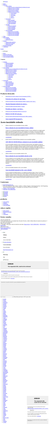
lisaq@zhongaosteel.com (8, 184)
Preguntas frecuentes (7, 45)
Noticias (4, 41)
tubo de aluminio (11, 29)
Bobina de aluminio (12, 25)
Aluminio (7, 24)
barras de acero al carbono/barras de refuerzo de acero (19, 7)
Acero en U (13, 14)
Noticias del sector (9, 44)
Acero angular (13, 13)
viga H (12, 16)
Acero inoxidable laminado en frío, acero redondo (19, 170)
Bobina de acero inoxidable (13, 32)
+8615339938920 (4, 229)
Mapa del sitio (27, 224)
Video (4, 36)
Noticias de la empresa (10, 43)
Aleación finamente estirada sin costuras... (16, 104)
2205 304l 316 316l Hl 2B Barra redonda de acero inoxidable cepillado (24, 142)
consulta (7, 137)
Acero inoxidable (9, 30)
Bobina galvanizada (12, 21)
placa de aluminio (11, 27)
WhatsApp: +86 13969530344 (9, 189)
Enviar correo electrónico (6, 227)
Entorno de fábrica (9, 39)
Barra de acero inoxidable (13, 31)
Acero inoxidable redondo (8, 56)
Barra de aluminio (11, 28)
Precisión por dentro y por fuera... (14, 109)
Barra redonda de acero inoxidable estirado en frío (19, 156)
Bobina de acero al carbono (13, 8)
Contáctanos (5, 46)
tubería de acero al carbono (13, 9)
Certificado (8, 38)
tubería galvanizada (12, 22)
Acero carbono (9, 6)
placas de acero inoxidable (13, 35)
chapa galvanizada (12, 23)
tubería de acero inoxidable (13, 34)
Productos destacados (7, 54)
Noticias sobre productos (11, 42)
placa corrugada (11, 20)
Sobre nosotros (6, 37)
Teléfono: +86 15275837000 (9, 188)
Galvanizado (8, 18)
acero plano (13, 15)
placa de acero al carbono (13, 10)
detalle (10, 137)
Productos (5, 4)
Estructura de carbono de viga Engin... (16, 99)
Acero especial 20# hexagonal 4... (14, 119)
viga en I (12, 17)
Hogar (4, 3)
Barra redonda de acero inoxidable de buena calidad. (19, 128)
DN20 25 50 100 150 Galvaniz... (14, 114)
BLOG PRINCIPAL (35, 224)
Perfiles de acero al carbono (13, 11)
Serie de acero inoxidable (8, 55)
